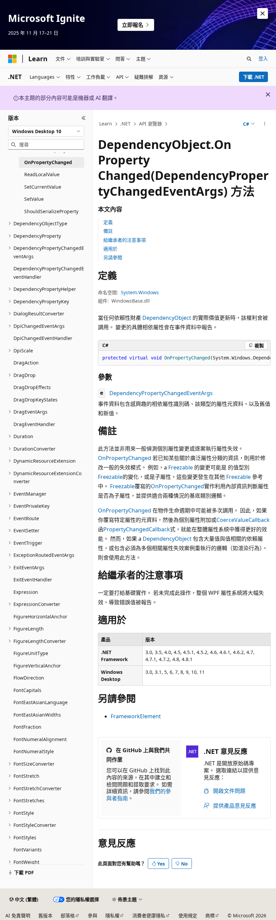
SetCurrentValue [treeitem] (42, 187)
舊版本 (45, 915)
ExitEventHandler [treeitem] (32, 579)
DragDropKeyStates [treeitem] (35, 399)
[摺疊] (84, 118)
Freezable (180, 467)
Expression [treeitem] (25, 592)
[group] (184, 358)
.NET (125, 123)
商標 (210, 915)
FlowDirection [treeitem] (28, 678)
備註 (108, 231)
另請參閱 (112, 257)
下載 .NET (253, 77)
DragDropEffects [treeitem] (32, 387)
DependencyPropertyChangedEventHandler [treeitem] (48, 272)
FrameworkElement (136, 716)
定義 (108, 222)
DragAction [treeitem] (26, 362)
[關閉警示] (262, 13)
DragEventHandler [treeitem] (34, 424)
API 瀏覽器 (150, 123)
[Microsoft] (12, 58)
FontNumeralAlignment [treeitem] (40, 739)
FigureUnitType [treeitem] (30, 653)
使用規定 (187, 915)
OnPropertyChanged (124, 458)
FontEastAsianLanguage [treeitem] (40, 702)
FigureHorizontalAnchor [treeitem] (40, 616)
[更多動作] (265, 124)
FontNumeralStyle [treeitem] (33, 751)
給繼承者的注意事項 (124, 240)
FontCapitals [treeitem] (27, 690)
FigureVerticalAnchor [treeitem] (37, 665)
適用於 (110, 248)
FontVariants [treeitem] (27, 849)
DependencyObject (166, 317)
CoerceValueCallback (243, 520)
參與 (92, 915)
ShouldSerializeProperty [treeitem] (51, 211)
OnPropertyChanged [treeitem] (48, 162)
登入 (263, 58)
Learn (105, 123)
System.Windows (140, 292)
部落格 (68, 915)
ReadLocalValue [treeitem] (42, 174)
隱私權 (112, 915)
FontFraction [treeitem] (27, 727)
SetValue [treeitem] (34, 199)
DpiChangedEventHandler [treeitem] (42, 338)
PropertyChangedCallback (136, 529)
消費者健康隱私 (148, 915)
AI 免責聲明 (17, 915)
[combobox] (46, 131)
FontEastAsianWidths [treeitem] (37, 715)
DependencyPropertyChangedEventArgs (161, 393)
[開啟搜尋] (249, 59)
